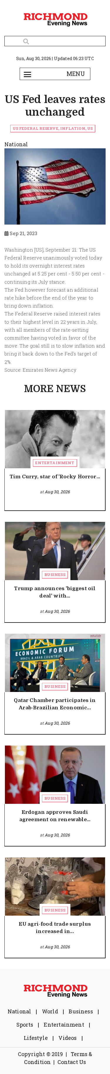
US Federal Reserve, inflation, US (53, 128)
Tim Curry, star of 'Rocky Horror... (55, 476)
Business (54, 574)
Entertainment (54, 462)
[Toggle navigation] (27, 74)
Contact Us (71, 1061)
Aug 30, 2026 (57, 491)
